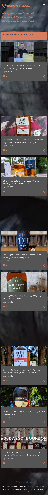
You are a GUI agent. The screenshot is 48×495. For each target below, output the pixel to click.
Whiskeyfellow (16, 6)
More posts (24, 474)
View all (6, 37)
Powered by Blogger (25, 482)
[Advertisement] (24, 98)
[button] (44, 76)
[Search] (39, 4)
